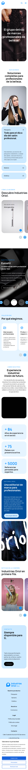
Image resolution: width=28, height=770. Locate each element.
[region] (14, 754)
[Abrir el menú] (25, 3)
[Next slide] (24, 354)
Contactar (9, 664)
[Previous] (20, 237)
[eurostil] (14, 302)
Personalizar (14, 762)
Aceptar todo (14, 758)
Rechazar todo (14, 766)
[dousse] (6, 302)
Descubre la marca (8, 288)
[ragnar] (21, 302)
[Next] (24, 237)
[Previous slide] (20, 354)
